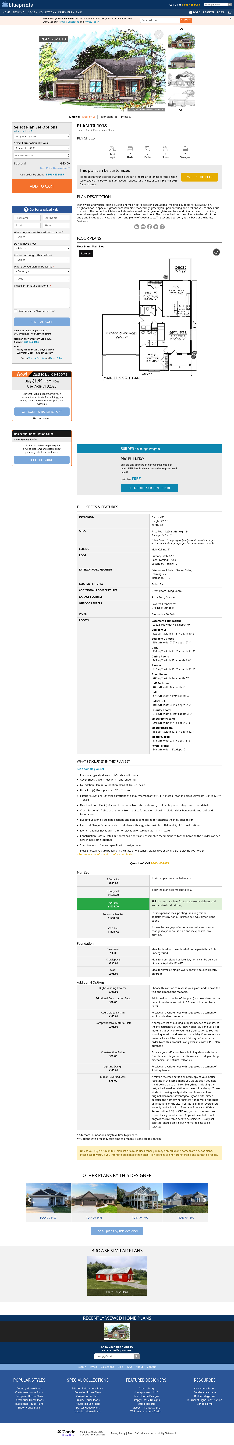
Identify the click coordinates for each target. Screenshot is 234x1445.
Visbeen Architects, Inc (146, 1407)
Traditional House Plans (29, 1404)
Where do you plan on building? (34, 266)
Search (82, 1367)
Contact (151, 1367)
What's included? (23, 131)
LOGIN (221, 12)
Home (80, 130)
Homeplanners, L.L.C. (146, 1392)
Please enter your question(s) (32, 285)
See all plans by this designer (117, 1231)
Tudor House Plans (29, 1407)
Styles (93, 1367)
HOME (6, 12)
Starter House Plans (88, 1407)
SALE (79, 12)
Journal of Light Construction (204, 1400)
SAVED (196, 12)
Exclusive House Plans (87, 1392)
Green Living (146, 1388)
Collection (47, 12)
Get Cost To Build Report (42, 412)
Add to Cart (42, 186)
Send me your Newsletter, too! (36, 311)
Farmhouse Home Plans (29, 1400)
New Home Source (205, 1388)
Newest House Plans (87, 1404)
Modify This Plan (200, 177)
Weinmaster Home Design (146, 1411)
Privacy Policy (92, 21)
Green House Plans (87, 1396)
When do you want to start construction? (38, 232)
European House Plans (29, 1396)
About (139, 1367)
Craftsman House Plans (29, 1392)
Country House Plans (29, 1388)
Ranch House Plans (103, 130)
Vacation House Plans (88, 1411)
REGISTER (209, 12)
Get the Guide (42, 460)
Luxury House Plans (88, 1400)
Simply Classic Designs (146, 1400)
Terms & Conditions (68, 21)
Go (229, 4)
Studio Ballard (146, 1404)
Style (32, 12)
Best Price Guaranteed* (55, 168)
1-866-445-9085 (55, 174)
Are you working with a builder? (33, 255)
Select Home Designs (146, 1396)
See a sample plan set (90, 769)
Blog (120, 1367)
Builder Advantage (205, 1392)
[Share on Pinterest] (162, 226)
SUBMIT (186, 20)
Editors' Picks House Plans (88, 1388)
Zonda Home (205, 1404)
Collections (107, 1367)
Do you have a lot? (25, 243)
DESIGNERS (65, 12)
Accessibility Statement (163, 1433)
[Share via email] (137, 226)
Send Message (42, 322)
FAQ (129, 1367)
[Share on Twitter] (156, 226)
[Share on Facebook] (149, 226)
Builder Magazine (204, 1396)
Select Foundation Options (31, 143)
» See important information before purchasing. (106, 854)
